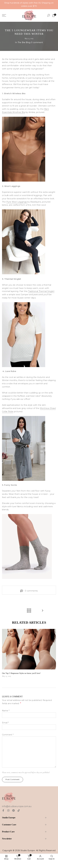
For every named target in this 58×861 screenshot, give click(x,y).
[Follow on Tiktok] (18, 810)
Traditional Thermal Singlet (41, 291)
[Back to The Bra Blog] (29, 611)
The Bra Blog (24, 42)
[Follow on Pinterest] (13, 810)
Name (5, 710)
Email (5, 722)
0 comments (31, 591)
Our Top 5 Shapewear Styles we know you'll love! (21, 673)
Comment (8, 734)
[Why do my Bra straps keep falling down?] (42, 611)
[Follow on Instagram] (8, 810)
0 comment (37, 42)
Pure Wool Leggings (17, 202)
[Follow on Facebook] (3, 810)
